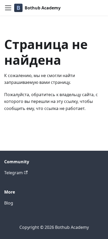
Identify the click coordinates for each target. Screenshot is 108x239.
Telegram (13, 173)
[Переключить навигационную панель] (8, 8)
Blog (8, 203)
